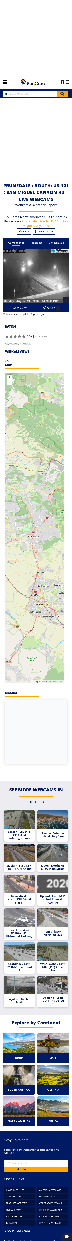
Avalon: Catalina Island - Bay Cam (53, 835)
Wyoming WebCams (50, 1196)
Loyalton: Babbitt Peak (19, 1001)
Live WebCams (13, 1209)
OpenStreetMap (46, 681)
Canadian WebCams (50, 1223)
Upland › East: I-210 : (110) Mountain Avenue (52, 899)
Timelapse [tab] (36, 242)
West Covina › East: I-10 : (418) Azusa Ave (52, 967)
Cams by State (13, 1196)
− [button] (10, 382)
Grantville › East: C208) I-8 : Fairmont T (19, 967)
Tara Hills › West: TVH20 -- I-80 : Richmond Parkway (19, 933)
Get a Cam (11, 1223)
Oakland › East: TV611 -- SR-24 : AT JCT (52, 1001)
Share (25, 231)
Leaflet (34, 681)
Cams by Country (15, 1190)
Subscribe (20, 1169)
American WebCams (50, 1190)
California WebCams (50, 1209)
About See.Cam (14, 1216)
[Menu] (5, 82)
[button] (58, 308)
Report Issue (44, 231)
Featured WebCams (16, 1203)
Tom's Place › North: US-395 (53, 933)
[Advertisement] (36, 38)
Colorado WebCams (50, 1203)
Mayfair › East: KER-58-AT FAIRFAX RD (19, 867)
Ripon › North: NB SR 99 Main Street (53, 867)
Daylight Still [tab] (56, 242)
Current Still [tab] (16, 242)
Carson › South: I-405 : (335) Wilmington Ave (19, 835)
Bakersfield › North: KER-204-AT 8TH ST (19, 899)
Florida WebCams (49, 1216)
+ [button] (10, 377)
